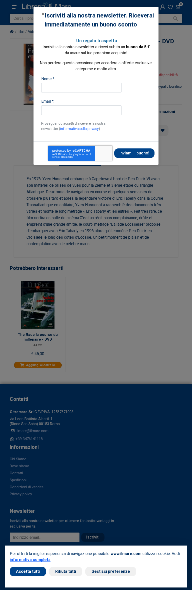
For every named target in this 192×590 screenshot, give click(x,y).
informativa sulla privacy (79, 129)
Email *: (47, 101)
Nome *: (48, 78)
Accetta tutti (28, 571)
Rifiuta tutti (65, 571)
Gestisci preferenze (111, 571)
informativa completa (30, 559)
